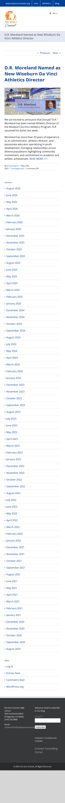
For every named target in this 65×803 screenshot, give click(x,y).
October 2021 (14, 561)
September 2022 (15, 486)
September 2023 (15, 405)
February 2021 (14, 608)
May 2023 (11, 432)
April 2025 (12, 283)
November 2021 (15, 554)
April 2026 (12, 208)
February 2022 (14, 533)
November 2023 (15, 391)
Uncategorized (17, 168)
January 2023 (13, 459)
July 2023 (11, 418)
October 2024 (14, 324)
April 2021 (12, 594)
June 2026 (11, 195)
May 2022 (11, 513)
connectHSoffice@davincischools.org (21, 727)
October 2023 (14, 398)
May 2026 (11, 202)
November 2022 (15, 472)
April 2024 (12, 357)
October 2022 (14, 479)
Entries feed (13, 673)
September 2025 (15, 256)
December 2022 (15, 466)
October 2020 (14, 635)
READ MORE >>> (38, 158)
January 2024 (13, 378)
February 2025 (14, 296)
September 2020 (15, 642)
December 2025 (15, 235)
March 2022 (13, 527)
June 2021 (11, 581)
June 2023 (11, 425)
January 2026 (13, 229)
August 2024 (13, 337)
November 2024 (15, 317)
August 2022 (13, 493)
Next (55, 53)
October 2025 (14, 249)
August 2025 (13, 263)
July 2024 (11, 344)
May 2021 (11, 588)
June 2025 (11, 269)
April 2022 (12, 520)
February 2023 (14, 452)
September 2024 (15, 330)
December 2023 (15, 384)
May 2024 (11, 351)
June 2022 (11, 506)
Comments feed (15, 680)
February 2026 (14, 222)
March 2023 (13, 445)
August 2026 (13, 188)
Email (39, 716)
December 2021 (15, 547)
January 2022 (13, 540)
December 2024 (15, 310)
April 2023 (12, 439)
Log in (9, 666)
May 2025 (11, 276)
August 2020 (13, 649)
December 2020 (15, 621)
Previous (45, 53)
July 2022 (11, 500)
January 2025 (13, 303)
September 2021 (15, 567)
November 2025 (15, 242)
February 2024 (14, 371)
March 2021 (13, 601)
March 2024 (13, 364)
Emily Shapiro (13, 165)
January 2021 (13, 615)
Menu (55, 13)
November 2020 (15, 628)
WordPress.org (15, 686)
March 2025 (13, 290)
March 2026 (13, 215)
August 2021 (13, 574)
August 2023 (13, 412)
